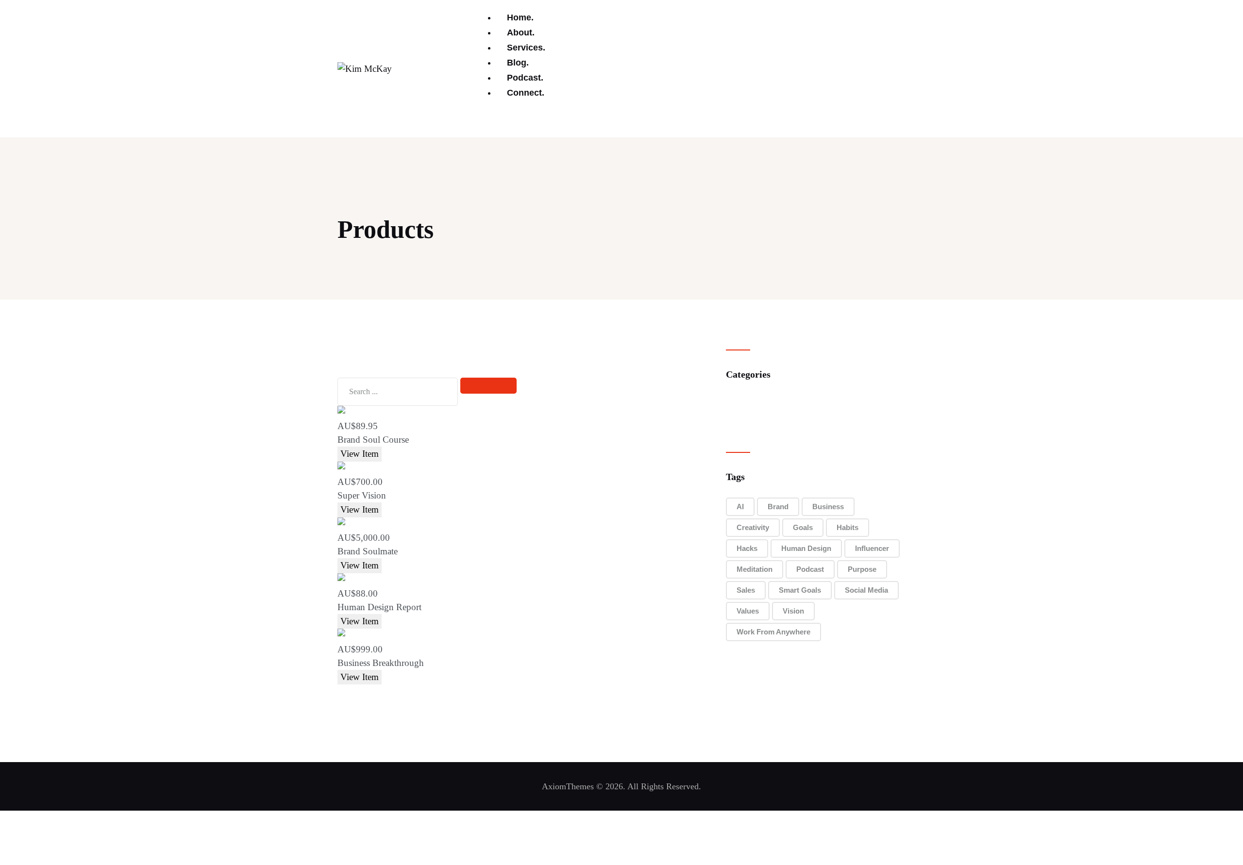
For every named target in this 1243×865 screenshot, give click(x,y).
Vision (793, 611)
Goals (803, 527)
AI (740, 506)
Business (828, 506)
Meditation (755, 569)
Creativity (753, 527)
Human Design (806, 548)
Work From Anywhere (773, 632)
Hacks (747, 548)
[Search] (488, 386)
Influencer (872, 548)
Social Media (866, 590)
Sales (746, 590)
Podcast (810, 569)
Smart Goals (800, 590)
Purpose (862, 569)
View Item (359, 454)
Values (748, 611)
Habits (847, 527)
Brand (778, 506)
